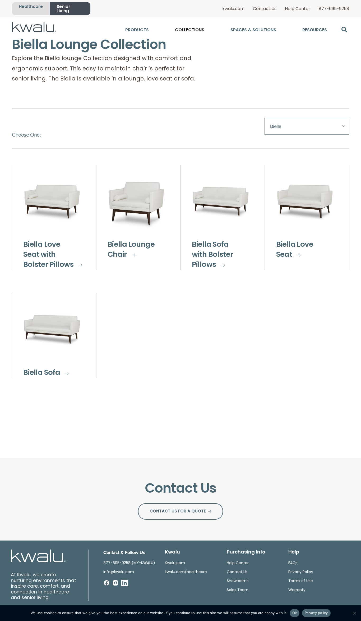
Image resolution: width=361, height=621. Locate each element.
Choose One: (26, 134)
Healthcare (31, 7)
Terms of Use (300, 581)
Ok (294, 613)
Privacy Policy (300, 572)
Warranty (297, 590)
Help (293, 552)
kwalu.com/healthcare (186, 572)
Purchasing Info (246, 552)
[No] (354, 613)
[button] (344, 29)
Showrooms (237, 581)
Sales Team (237, 590)
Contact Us (264, 9)
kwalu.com (233, 9)
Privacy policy (316, 613)
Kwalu (172, 552)
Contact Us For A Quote (178, 511)
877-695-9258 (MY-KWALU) (129, 563)
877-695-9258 (334, 9)
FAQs (293, 563)
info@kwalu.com (118, 572)
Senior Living (63, 9)
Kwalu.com (175, 563)
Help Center (297, 9)
